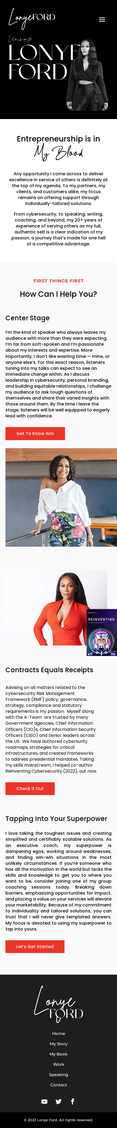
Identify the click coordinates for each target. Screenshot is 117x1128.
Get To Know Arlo (35, 433)
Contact (58, 1084)
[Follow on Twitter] (58, 1101)
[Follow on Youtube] (44, 1101)
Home (58, 1033)
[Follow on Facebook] (73, 1101)
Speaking (58, 1074)
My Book (58, 1054)
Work (58, 1064)
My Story (58, 1043)
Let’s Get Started (35, 947)
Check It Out (30, 789)
